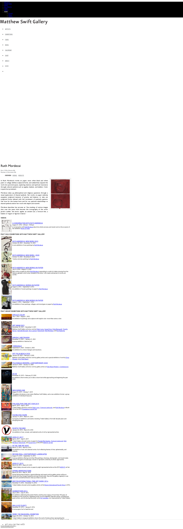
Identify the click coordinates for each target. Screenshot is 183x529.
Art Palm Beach (23, 359)
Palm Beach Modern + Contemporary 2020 (30, 363)
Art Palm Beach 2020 (21, 354)
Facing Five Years (19, 415)
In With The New (19, 428)
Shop (6, 8)
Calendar (8, 50)
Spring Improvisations (21, 471)
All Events (8, 7)
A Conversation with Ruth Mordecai (27, 223)
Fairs (7, 39)
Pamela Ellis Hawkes (44, 441)
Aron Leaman (33, 331)
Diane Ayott (40, 331)
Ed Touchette (44, 498)
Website (21, 175)
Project (10, 13)
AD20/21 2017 (17, 437)
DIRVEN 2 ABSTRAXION (20, 338)
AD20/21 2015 (17, 463)
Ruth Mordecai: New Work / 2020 (25, 255)
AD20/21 (62, 467)
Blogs (10, 15)
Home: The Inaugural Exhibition (25, 514)
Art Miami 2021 (18, 325)
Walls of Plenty (19, 505)
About (6, 10)
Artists (7, 2)
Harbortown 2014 (20, 491)
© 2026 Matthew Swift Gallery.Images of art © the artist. (8, 526)
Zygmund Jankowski (46, 407)
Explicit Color (18, 315)
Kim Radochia (61, 331)
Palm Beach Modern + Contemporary (58, 367)
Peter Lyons (40, 329)
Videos (10, 16)
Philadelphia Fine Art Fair (29, 409)
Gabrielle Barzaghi (22, 331)
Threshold (17, 346)
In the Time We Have (20, 446)
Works (14, 175)
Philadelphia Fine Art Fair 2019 (25, 404)
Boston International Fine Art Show (55, 485)
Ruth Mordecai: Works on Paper (25, 285)
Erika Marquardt (57, 329)
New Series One (18, 390)
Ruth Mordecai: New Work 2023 (25, 241)
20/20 (14, 374)
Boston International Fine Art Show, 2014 (30, 481)
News (6, 5)
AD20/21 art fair (48, 442)
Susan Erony (48, 329)
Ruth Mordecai (28, 227)
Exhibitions (8, 4)
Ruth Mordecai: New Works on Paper (27, 268)
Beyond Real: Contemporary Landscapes (29, 454)
